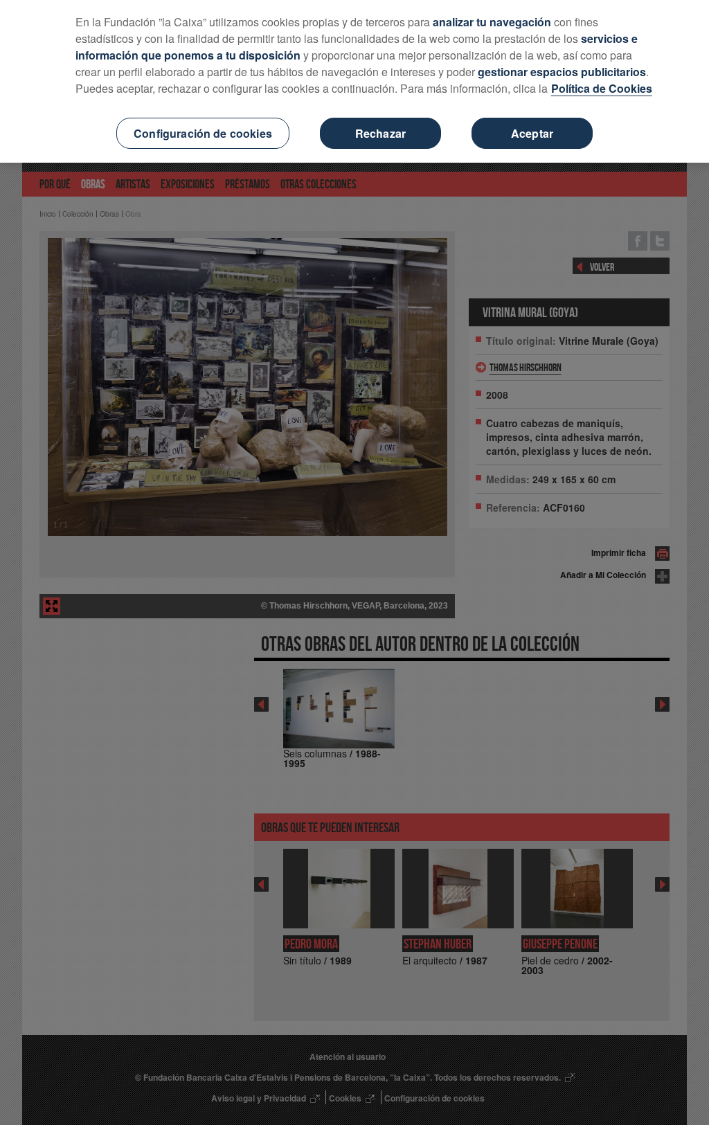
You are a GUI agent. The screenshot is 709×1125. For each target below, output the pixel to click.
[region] (354, 81)
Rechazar (380, 133)
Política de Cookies (601, 88)
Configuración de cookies (203, 133)
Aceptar (532, 133)
